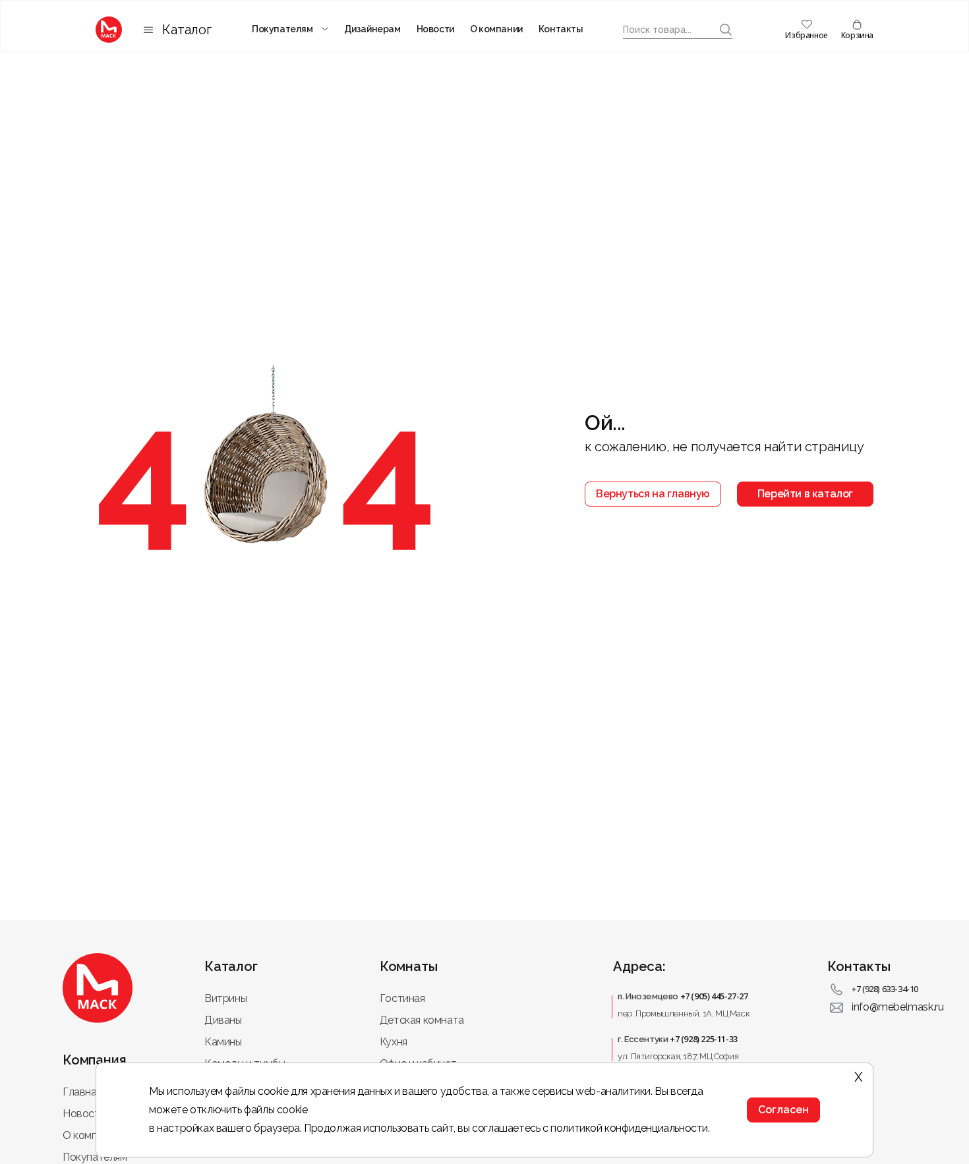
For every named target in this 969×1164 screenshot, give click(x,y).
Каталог (187, 29)
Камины (223, 1042)
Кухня (393, 1042)
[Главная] (109, 29)
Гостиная (402, 998)
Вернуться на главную (653, 493)
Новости (435, 29)
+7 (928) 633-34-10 (885, 989)
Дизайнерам (372, 29)
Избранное (806, 35)
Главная (82, 1092)
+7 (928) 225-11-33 (704, 1039)
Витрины (225, 998)
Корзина (857, 35)
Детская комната (422, 1020)
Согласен (783, 1109)
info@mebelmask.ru (897, 1007)
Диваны (223, 1020)
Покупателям (282, 29)
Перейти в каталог (805, 493)
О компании (496, 29)
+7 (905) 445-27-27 (714, 996)
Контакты (561, 29)
